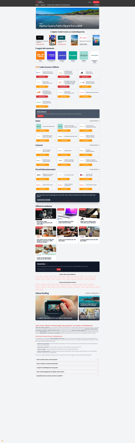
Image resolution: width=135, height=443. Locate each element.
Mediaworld (93, 279)
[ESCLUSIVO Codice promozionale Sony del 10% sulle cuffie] (45, 216)
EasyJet (87, 287)
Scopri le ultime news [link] (91, 293)
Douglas (90, 276)
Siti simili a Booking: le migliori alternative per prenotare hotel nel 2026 (87, 317)
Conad (59, 276)
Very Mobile (58, 279)
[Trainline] (73, 55)
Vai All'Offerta (43, 130)
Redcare (51, 276)
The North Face (90, 284)
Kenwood (81, 276)
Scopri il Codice (83, 44)
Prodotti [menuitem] (49, 5)
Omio (37, 276)
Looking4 (80, 284)
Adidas (58, 287)
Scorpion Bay (45, 276)
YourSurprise (48, 279)
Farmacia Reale (74, 284)
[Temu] (40, 55)
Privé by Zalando (77, 287)
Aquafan (37, 289)
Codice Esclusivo (40, 44)
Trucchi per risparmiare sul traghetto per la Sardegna (88, 304)
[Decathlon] (62, 55)
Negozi (37, 5)
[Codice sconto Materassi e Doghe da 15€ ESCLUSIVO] (45, 252)
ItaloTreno (37, 284)
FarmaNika (44, 287)
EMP (94, 276)
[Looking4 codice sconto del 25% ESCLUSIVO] (89, 235)
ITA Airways (38, 279)
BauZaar (53, 287)
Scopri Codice (42, 86)
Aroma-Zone (38, 287)
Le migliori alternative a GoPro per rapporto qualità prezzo (54, 318)
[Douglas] (84, 55)
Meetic (42, 289)
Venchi (86, 276)
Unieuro (63, 279)
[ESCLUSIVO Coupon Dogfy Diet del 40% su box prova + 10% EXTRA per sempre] (45, 235)
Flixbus (85, 284)
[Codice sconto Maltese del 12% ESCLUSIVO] (67, 235)
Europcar (63, 276)
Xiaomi (43, 279)
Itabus (57, 284)
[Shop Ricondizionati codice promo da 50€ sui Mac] (67, 216)
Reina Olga (74, 279)
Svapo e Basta (62, 284)
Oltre (55, 276)
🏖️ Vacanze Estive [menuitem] (65, 5)
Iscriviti (58, 269)
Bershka (48, 284)
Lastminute (97, 287)
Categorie (43, 5)
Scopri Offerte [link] (94, 121)
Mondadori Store (64, 287)
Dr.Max (53, 284)
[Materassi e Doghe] (94, 55)
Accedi (89, 2)
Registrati (96, 2)
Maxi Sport (87, 279)
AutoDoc (49, 287)
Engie (41, 276)
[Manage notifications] (2, 441)
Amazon (68, 284)
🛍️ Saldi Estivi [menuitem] (57, 5)
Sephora (68, 279)
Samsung (76, 276)
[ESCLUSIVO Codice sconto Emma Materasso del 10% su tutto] (67, 18)
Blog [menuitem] (53, 5)
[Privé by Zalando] (51, 55)
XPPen (53, 279)
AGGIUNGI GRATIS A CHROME (42, 199)
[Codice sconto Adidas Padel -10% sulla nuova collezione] (89, 216)
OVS (72, 276)
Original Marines (80, 279)
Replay (68, 276)
